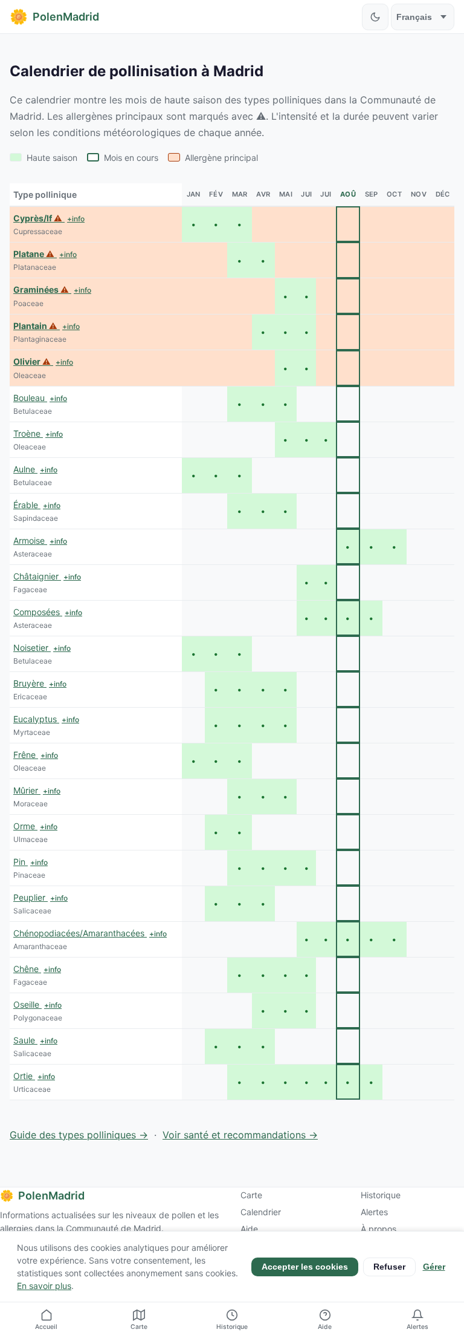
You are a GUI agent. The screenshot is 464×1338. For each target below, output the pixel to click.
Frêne (25, 754)
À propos (378, 1229)
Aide (249, 1229)
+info (76, 218)
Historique (381, 1195)
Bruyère (30, 683)
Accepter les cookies (305, 1266)
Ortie (24, 1076)
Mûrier (26, 790)
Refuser (389, 1266)
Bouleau (30, 398)
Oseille (27, 1004)
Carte (251, 1195)
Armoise (30, 540)
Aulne (25, 469)
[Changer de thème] (375, 17)
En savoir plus (44, 1286)
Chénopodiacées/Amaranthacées (80, 933)
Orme (25, 826)
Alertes (374, 1212)
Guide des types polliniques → (79, 1135)
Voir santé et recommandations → (240, 1135)
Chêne (27, 969)
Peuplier (30, 897)
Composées (37, 612)
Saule (25, 1040)
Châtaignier (37, 576)
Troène (28, 433)
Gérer (434, 1266)
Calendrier (260, 1212)
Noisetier (32, 647)
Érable (26, 505)
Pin (20, 862)
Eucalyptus (36, 719)
